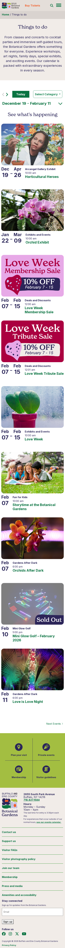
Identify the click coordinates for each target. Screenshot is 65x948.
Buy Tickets (32, 5)
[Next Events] (7, 95)
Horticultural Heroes (42, 177)
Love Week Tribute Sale (44, 374)
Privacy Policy (9, 945)
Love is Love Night (28, 702)
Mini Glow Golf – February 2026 (34, 638)
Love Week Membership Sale (39, 310)
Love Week (34, 439)
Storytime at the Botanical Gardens (34, 507)
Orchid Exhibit (37, 242)
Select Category (46, 94)
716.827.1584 (32, 799)
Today (20, 94)
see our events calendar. (48, 822)
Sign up (7, 921)
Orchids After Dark (28, 570)
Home (5, 14)
